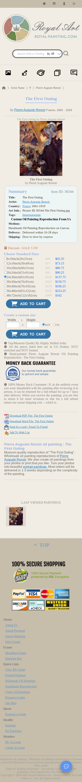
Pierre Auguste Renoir (48, 87)
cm (57, 324)
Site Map (11, 703)
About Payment (15, 630)
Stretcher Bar (13, 658)
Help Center (12, 642)
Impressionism (31, 214)
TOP (43, 545)
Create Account (15, 747)
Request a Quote (15, 714)
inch (47, 324)
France (26, 206)
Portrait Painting (15, 675)
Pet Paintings (13, 731)
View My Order (15, 669)
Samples (10, 725)
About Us (11, 625)
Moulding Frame (15, 653)
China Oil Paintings (17, 692)
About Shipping (15, 636)
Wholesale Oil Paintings (20, 681)
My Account (13, 742)
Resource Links (15, 697)
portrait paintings (35, 466)
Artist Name (17, 87)
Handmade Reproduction (21, 686)
